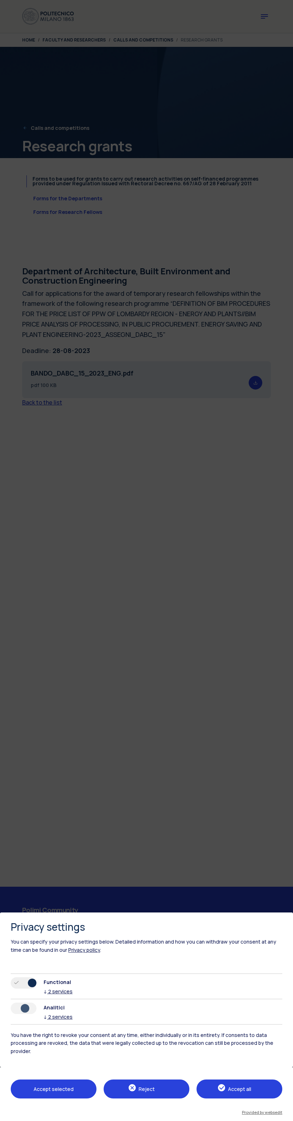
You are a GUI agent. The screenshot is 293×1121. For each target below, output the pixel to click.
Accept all (239, 1089)
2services (58, 991)
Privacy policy (84, 949)
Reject (147, 1089)
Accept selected (54, 1089)
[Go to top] (283, 1113)
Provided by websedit (262, 1112)
